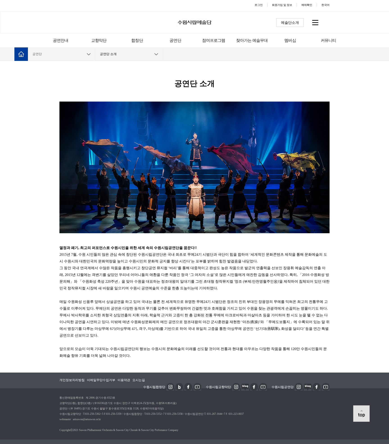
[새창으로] (170, 386)
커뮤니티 (328, 40)
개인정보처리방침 (72, 380)
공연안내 (60, 40)
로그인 (259, 5)
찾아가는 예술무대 (252, 40)
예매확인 (306, 5)
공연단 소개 (108, 54)
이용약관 (124, 380)
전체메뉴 (315, 22)
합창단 (137, 40)
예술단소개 (290, 22)
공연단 (175, 40)
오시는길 (138, 380)
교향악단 (98, 40)
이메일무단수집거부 (101, 380)
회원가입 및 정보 (282, 5)
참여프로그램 (213, 40)
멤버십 (290, 40)
